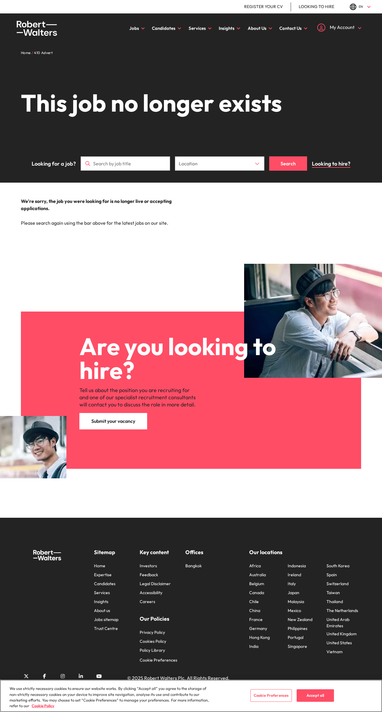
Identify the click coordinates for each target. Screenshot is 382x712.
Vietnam (334, 651)
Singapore (297, 646)
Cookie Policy (43, 705)
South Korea (337, 565)
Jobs (134, 28)
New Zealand (300, 619)
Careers (147, 601)
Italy (292, 583)
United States (339, 642)
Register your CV (263, 6)
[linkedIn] (81, 676)
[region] (191, 696)
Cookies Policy (153, 641)
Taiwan (333, 592)
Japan (293, 592)
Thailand (334, 601)
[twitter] (26, 676)
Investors (148, 565)
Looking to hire (316, 6)
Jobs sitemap (106, 619)
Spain (331, 574)
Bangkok (193, 565)
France (256, 619)
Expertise (103, 574)
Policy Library (152, 650)
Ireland (294, 574)
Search (288, 164)
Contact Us (290, 28)
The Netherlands (342, 610)
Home (99, 565)
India (253, 646)
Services (197, 28)
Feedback (149, 574)
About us (102, 610)
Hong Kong (259, 637)
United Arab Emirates (337, 622)
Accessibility (151, 592)
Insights (227, 28)
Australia (257, 574)
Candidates (163, 28)
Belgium (256, 583)
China (254, 610)
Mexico (294, 610)
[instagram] (62, 676)
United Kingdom (341, 634)
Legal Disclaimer (155, 583)
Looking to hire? (331, 163)
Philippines (297, 628)
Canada (256, 592)
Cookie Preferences (158, 660)
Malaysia (296, 601)
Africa (255, 565)
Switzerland (337, 583)
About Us (257, 28)
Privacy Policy (152, 632)
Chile (254, 601)
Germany (258, 628)
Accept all (315, 695)
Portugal (296, 637)
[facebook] (44, 676)
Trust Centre (106, 628)
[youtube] (99, 676)
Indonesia (297, 565)
